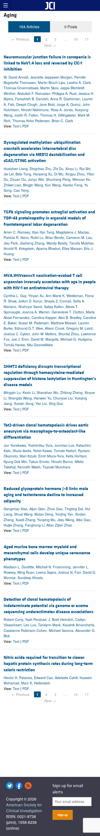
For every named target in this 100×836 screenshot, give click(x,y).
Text (16, 126)
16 (76, 39)
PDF (25, 126)
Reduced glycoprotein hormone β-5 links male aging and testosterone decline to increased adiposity (46, 495)
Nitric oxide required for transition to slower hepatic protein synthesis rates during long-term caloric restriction (48, 663)
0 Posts (70, 26)
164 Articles (29, 26)
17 (87, 39)
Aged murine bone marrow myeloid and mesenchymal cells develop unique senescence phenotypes (47, 553)
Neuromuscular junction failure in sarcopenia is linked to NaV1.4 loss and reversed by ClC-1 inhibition (47, 63)
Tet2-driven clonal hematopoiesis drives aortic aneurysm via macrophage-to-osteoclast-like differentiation (46, 431)
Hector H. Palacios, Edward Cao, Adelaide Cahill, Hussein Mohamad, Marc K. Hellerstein (48, 680)
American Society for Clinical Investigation (24, 807)
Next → (50, 45)
